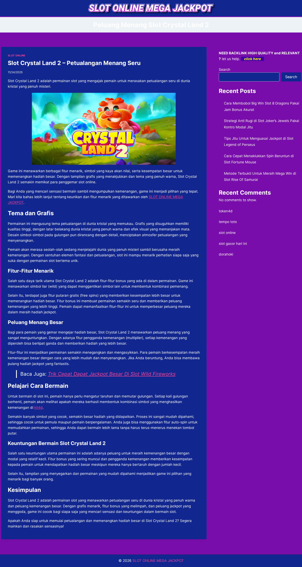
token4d (226, 211)
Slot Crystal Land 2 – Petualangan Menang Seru (74, 62)
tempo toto (228, 222)
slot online (227, 233)
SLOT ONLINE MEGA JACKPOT (158, 561)
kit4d (38, 407)
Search (224, 69)
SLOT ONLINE (16, 55)
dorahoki (226, 254)
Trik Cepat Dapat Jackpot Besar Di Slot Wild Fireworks (112, 374)
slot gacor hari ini (233, 244)
